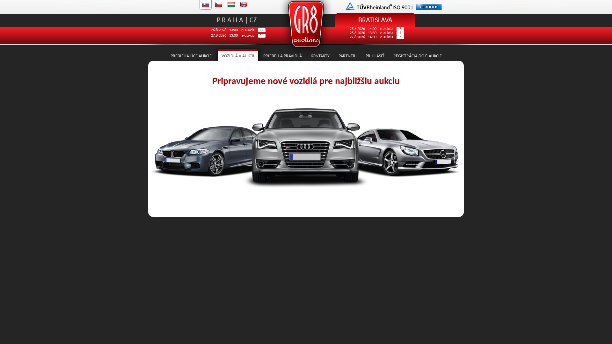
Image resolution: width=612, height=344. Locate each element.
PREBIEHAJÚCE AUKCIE (192, 56)
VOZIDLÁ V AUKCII (238, 56)
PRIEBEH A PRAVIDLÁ (282, 56)
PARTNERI (348, 56)
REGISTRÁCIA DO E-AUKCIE (417, 56)
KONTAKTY (320, 56)
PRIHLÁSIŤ (375, 56)
